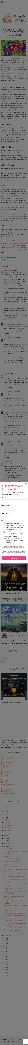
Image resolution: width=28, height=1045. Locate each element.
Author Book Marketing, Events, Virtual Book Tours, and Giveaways (14, 524)
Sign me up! (14, 558)
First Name (5, 505)
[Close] (26, 484)
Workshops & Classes (11, 536)
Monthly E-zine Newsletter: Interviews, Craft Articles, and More (14, 533)
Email (4, 497)
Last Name (5, 513)
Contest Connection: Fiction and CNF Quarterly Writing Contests (14, 528)
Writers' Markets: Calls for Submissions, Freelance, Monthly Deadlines (14, 540)
